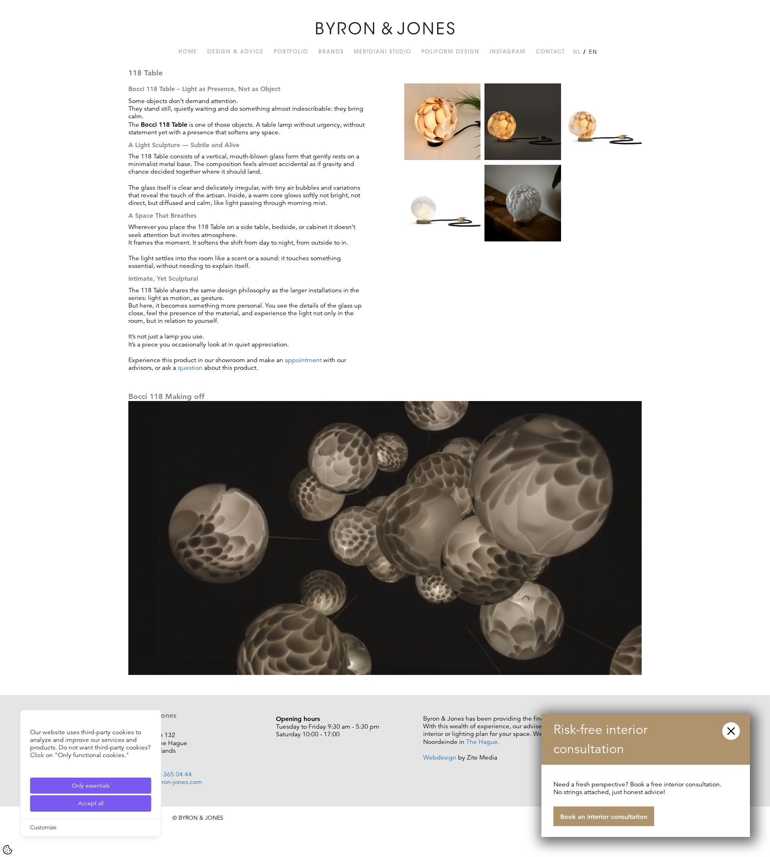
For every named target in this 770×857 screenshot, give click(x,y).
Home (187, 51)
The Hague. (482, 742)
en (593, 51)
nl (577, 51)
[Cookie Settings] (7, 849)
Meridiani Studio (382, 51)
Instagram (508, 51)
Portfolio (291, 51)
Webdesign (439, 758)
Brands (331, 51)
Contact (550, 51)
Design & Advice (235, 51)
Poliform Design (450, 51)
